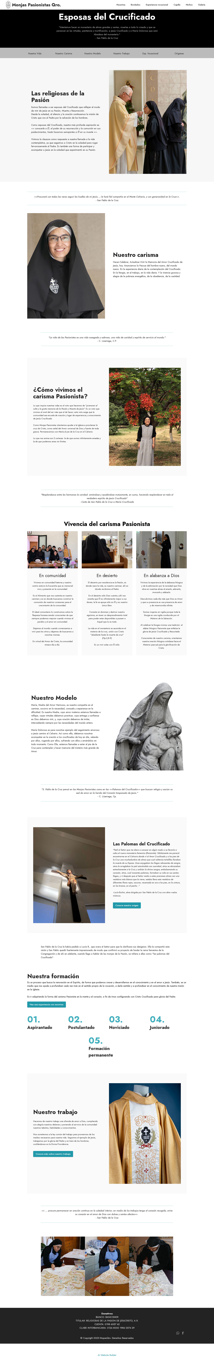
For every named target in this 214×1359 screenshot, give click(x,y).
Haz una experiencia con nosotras (46, 1004)
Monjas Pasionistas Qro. (36, 5)
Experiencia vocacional (157, 4)
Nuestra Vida (34, 53)
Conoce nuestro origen (126, 905)
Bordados (135, 4)
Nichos (189, 4)
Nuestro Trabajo (121, 53)
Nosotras (121, 4)
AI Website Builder (107, 1355)
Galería (201, 4)
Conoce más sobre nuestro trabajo (53, 1154)
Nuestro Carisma (63, 53)
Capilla (177, 4)
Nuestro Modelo (92, 53)
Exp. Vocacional (150, 53)
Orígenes (179, 53)
